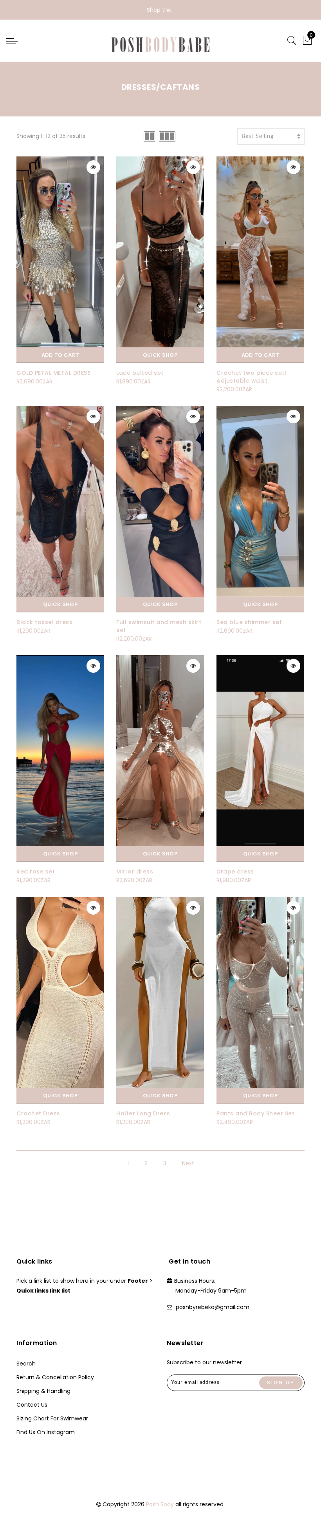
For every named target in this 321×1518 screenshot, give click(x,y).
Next (188, 1163)
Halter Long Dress (143, 1113)
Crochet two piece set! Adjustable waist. (251, 377)
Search (26, 1363)
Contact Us (31, 1405)
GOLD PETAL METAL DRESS (53, 373)
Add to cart (60, 355)
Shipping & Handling (43, 1391)
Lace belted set (140, 373)
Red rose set (35, 871)
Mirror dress (134, 871)
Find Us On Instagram (45, 1432)
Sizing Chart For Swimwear (52, 1418)
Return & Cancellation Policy (55, 1377)
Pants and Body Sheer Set (255, 1113)
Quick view (93, 167)
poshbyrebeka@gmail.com (212, 1307)
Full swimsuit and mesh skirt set (158, 626)
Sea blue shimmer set (249, 622)
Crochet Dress (38, 1113)
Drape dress (235, 871)
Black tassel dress (44, 622)
